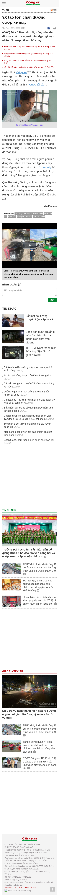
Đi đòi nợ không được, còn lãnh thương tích (27, 375)
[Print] (54, 28)
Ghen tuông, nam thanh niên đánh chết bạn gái (29, 440)
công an (20, 216)
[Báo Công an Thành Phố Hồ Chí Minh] (33, 3)
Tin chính (8, 510)
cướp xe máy (44, 167)
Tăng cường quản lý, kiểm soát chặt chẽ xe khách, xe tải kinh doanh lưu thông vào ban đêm (39, 746)
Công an (21, 72)
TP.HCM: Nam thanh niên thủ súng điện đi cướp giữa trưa (41, 351)
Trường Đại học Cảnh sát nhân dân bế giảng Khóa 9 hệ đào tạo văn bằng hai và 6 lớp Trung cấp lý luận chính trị (28, 553)
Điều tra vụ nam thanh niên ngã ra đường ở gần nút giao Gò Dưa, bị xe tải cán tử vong (29, 714)
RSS (54, 10)
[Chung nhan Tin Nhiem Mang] (18, 890)
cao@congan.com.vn (19, 880)
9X (16, 213)
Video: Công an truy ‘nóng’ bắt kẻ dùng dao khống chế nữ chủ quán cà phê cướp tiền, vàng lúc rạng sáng (28, 274)
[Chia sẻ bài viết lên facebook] (49, 28)
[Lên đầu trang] (52, 889)
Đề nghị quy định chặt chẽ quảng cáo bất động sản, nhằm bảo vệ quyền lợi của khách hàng (38, 585)
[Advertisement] (29, 478)
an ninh (29, 216)
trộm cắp (12, 216)
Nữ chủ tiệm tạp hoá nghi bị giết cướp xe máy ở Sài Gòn (29, 67)
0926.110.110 (17, 888)
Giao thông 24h (12, 671)
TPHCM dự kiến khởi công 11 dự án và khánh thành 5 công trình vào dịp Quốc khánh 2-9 (39, 567)
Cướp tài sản (37, 84)
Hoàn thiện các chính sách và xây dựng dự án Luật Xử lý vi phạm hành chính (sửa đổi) (39, 600)
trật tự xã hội (39, 216)
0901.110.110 (30, 888)
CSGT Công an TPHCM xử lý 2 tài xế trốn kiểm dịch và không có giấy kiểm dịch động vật (39, 763)
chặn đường (24, 213)
